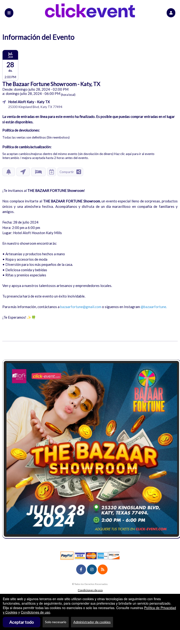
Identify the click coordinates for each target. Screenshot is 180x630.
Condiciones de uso (90, 590)
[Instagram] (91, 569)
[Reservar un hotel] (38, 172)
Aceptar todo (21, 622)
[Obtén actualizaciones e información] (8, 172)
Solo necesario (55, 622)
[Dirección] (23, 172)
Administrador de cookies (92, 622)
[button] (171, 12)
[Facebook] (81, 569)
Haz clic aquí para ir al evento (134, 154)
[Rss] (102, 569)
